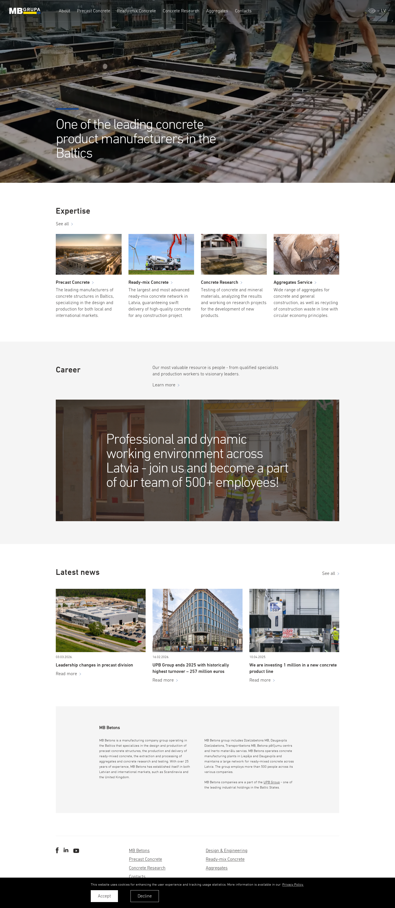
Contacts (137, 876)
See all (62, 223)
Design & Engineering (226, 850)
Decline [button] (145, 896)
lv (383, 10)
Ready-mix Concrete (225, 859)
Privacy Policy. (293, 884)
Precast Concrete (145, 859)
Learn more (163, 385)
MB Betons (139, 850)
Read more (66, 673)
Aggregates (217, 868)
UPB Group (272, 782)
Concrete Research (147, 868)
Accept (104, 896)
